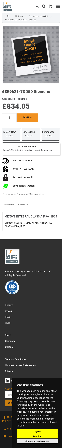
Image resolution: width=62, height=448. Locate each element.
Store (8, 335)
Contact (9, 347)
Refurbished (48, 134)
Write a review (36, 194)
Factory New (9, 134)
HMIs (8, 322)
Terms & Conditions (15, 359)
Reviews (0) (23, 205)
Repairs (9, 305)
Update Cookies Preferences (20, 365)
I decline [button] (37, 436)
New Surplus (28, 134)
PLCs (8, 317)
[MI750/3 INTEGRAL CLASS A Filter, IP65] (31, 54)
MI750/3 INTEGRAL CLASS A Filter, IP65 (20, 20)
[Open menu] (58, 6)
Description (9, 205)
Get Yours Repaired (27, 148)
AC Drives (19, 16)
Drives (8, 311)
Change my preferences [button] (37, 441)
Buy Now (27, 117)
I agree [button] (37, 431)
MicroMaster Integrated (38, 16)
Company (10, 341)
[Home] (7, 16)
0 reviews (22, 194)
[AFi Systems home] (12, 256)
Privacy (9, 371)
